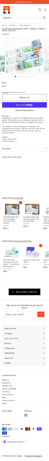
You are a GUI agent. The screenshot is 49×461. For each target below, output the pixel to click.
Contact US (6, 383)
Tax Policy (6, 149)
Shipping (5, 92)
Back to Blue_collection (26, 292)
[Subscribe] (40, 314)
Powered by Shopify (33, 456)
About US (5, 380)
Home (4, 25)
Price (4, 83)
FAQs (4, 397)
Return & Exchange (9, 388)
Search (4, 403)
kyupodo (5, 34)
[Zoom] (39, 70)
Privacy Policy (7, 394)
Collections (13, 25)
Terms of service (8, 400)
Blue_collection (25, 25)
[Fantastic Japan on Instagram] (25, 415)
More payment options (24, 110)
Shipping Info (7, 386)
